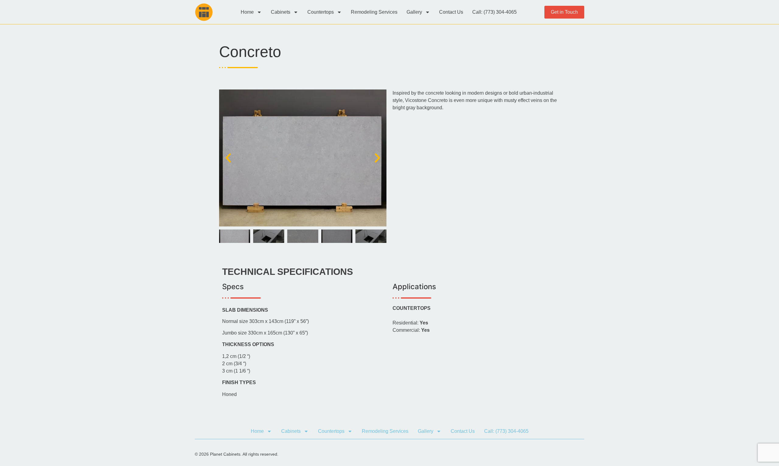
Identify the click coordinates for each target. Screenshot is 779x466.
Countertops (320, 12)
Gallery (414, 12)
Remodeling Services (374, 12)
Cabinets (280, 12)
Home (247, 12)
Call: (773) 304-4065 (494, 12)
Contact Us (451, 12)
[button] (228, 158)
